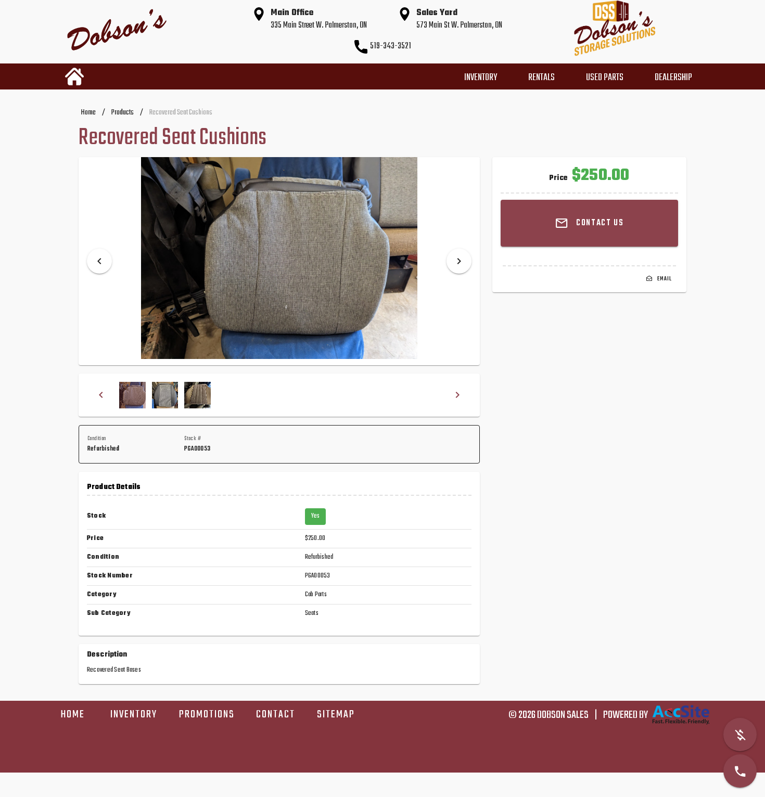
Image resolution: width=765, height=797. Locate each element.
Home (88, 113)
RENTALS (541, 77)
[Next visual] (459, 261)
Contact (275, 714)
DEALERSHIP (673, 77)
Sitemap (336, 714)
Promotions (207, 714)
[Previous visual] (99, 261)
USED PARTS (604, 77)
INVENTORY (480, 77)
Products (122, 113)
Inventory (133, 714)
